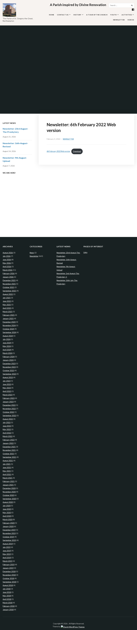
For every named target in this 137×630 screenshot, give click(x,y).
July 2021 (6, 464)
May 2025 (7, 305)
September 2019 (9, 540)
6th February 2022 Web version (58, 151)
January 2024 (8, 360)
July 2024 (6, 339)
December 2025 (9, 280)
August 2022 (8, 419)
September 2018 (9, 582)
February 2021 (8, 481)
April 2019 (7, 558)
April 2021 (7, 474)
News (32, 253)
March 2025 (7, 312)
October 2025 (8, 287)
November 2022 (9, 409)
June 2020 (7, 509)
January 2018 (8, 610)
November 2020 (9, 492)
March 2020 (7, 519)
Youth (113, 15)
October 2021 (8, 454)
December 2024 (9, 322)
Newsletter (119, 20)
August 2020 (8, 502)
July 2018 (6, 589)
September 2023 (9, 374)
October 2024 (8, 329)
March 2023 (7, 395)
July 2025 (6, 298)
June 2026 (7, 260)
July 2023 (6, 381)
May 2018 (7, 596)
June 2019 (7, 551)
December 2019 (9, 530)
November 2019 (9, 533)
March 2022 (7, 436)
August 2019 (8, 544)
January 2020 (8, 526)
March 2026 (7, 270)
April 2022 (7, 433)
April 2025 (7, 308)
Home (51, 15)
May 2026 (7, 263)
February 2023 (8, 398)
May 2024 (7, 346)
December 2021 (9, 447)
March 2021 (7, 478)
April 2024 (7, 350)
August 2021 (8, 461)
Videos (131, 20)
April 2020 (7, 516)
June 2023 (7, 384)
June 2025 (7, 301)
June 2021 (7, 467)
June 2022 (7, 426)
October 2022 (8, 412)
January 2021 (8, 485)
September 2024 (9, 332)
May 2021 (7, 471)
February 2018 (8, 606)
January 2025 (8, 318)
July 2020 (6, 506)
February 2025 (8, 315)
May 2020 (7, 513)
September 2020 (9, 499)
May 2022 (7, 429)
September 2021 (9, 457)
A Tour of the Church (96, 15)
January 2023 (8, 402)
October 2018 (8, 578)
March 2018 (7, 603)
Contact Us (62, 15)
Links (85, 252)
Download (77, 151)
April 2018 (7, 599)
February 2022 (8, 440)
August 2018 (8, 585)
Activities (127, 15)
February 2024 (8, 357)
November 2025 (9, 284)
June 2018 (7, 592)
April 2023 (7, 391)
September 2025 (9, 291)
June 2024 (7, 343)
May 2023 (7, 388)
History (77, 15)
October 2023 (8, 370)
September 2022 (9, 415)
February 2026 (8, 273)
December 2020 (9, 488)
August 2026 (8, 253)
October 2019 (8, 537)
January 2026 (8, 277)
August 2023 (8, 377)
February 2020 (8, 523)
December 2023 (9, 364)
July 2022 (6, 422)
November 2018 (9, 575)
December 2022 (9, 405)
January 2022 (8, 443)
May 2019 (7, 554)
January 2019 (8, 568)
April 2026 (7, 266)
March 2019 (7, 561)
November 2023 (9, 367)
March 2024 (7, 353)
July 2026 (6, 256)
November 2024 (9, 325)
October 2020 (8, 495)
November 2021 (9, 450)
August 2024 (8, 336)
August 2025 (8, 294)
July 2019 (6, 547)
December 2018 (9, 571)
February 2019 (8, 564)
